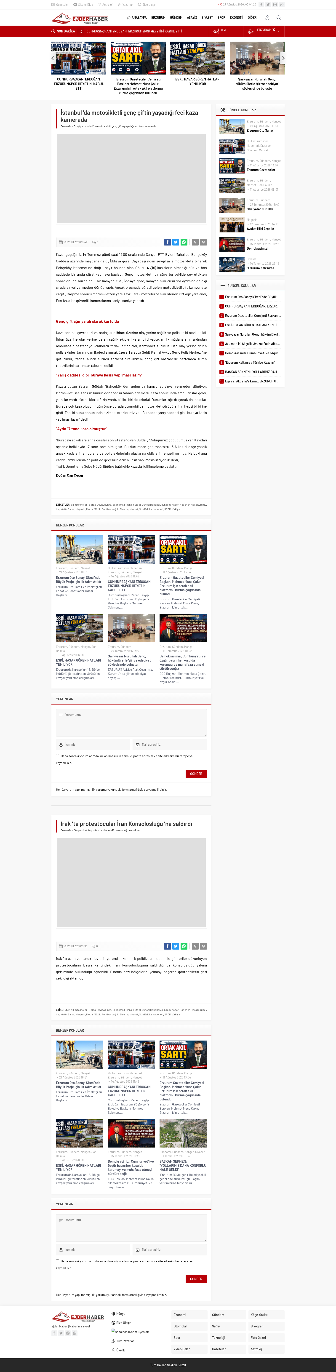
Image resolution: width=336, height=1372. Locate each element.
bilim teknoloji (79, 504)
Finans (128, 504)
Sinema (124, 509)
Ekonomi (117, 504)
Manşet (85, 568)
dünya (107, 504)
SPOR (167, 509)
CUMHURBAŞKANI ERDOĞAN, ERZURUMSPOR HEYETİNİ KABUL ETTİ (79, 83)
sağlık (115, 509)
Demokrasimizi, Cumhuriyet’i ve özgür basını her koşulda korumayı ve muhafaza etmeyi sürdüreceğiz (182, 662)
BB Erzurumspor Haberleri (125, 568)
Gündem (74, 568)
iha (57, 509)
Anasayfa (66, 126)
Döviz (100, 504)
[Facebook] (261, 4)
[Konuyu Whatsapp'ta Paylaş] (184, 242)
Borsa (92, 504)
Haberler (185, 504)
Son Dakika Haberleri (151, 509)
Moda (89, 509)
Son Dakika (265, 185)
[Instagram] (275, 4)
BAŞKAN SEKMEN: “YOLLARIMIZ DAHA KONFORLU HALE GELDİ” (183, 1165)
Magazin (80, 509)
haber (175, 504)
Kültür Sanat (68, 509)
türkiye (176, 509)
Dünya (77, 830)
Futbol (137, 504)
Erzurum (61, 568)
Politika (106, 509)
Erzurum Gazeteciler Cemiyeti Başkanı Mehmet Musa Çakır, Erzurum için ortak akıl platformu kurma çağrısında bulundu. (138, 86)
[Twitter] (268, 4)
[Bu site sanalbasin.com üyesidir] (138, 1332)
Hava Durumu (198, 504)
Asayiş (77, 126)
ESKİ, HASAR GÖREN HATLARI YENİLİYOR (197, 81)
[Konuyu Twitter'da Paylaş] (175, 242)
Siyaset (200, 1152)
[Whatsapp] (282, 4)
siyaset (134, 509)
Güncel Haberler (151, 504)
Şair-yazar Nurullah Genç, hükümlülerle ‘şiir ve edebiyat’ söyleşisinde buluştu (257, 83)
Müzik (97, 509)
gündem (166, 504)
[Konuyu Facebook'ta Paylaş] (167, 242)
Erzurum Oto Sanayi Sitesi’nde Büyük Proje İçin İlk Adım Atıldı (78, 579)
